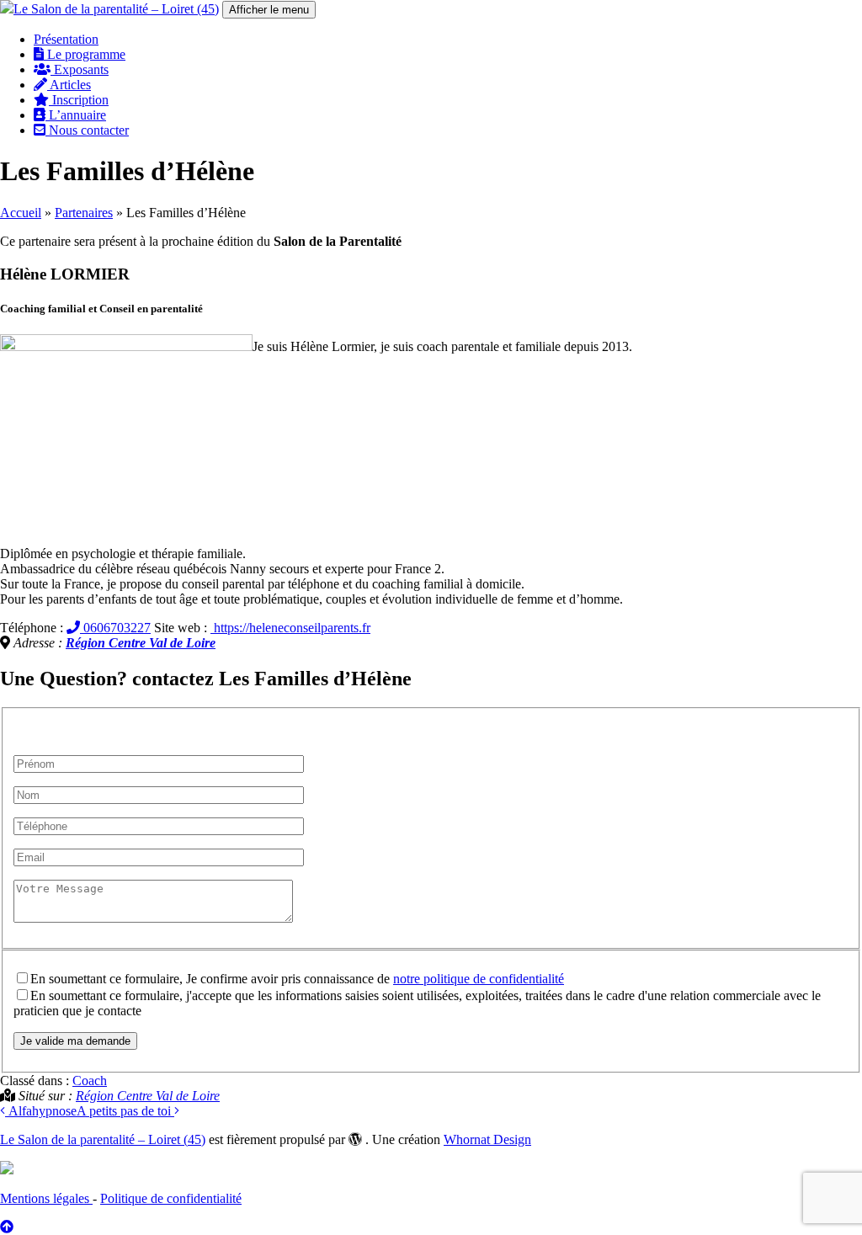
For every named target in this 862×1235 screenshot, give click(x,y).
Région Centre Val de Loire (141, 643)
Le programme (84, 54)
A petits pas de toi (125, 1111)
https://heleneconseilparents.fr (290, 627)
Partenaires (84, 212)
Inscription (79, 100)
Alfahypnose (41, 1111)
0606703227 (115, 627)
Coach (89, 1080)
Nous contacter (87, 130)
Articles (69, 84)
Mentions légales (46, 1198)
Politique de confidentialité (171, 1198)
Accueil (20, 212)
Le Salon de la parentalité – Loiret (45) (102, 1139)
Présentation (66, 39)
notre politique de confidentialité (478, 978)
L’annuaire (75, 115)
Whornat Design (487, 1139)
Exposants (80, 69)
